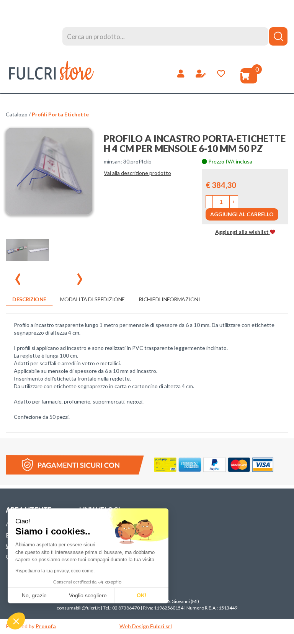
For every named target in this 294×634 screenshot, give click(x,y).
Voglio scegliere (88, 595)
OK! (142, 595)
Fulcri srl (161, 626)
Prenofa (46, 626)
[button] (209, 201)
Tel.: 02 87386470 (121, 608)
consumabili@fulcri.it (78, 608)
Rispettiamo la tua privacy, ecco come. (55, 571)
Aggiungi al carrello (242, 214)
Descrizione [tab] (29, 299)
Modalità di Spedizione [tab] (92, 299)
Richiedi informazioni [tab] (169, 299)
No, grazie (34, 595)
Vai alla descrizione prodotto (137, 173)
